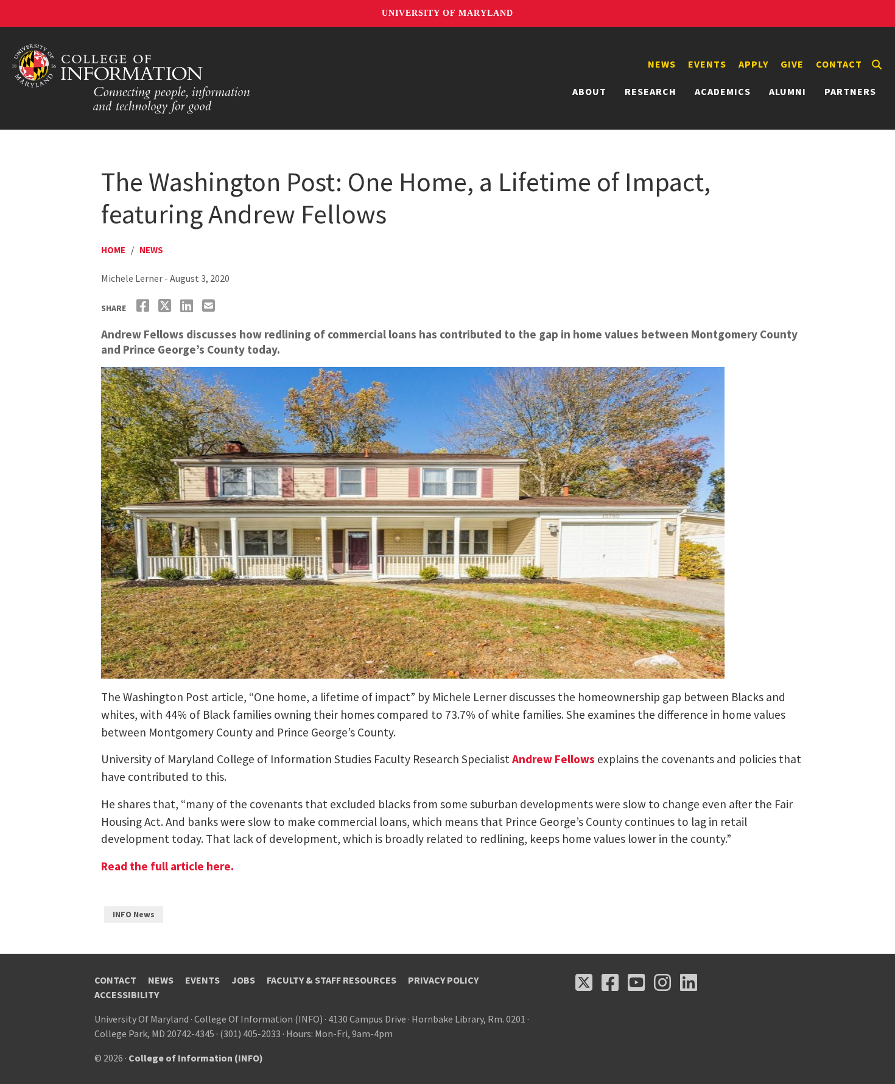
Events (707, 64)
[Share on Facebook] (144, 305)
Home (113, 250)
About (589, 91)
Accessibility (126, 994)
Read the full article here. (167, 866)
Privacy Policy (443, 980)
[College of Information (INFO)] (131, 78)
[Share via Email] (210, 305)
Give (792, 64)
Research (650, 91)
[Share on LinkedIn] (188, 305)
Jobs (243, 980)
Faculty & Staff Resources (331, 980)
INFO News (134, 914)
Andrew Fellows (553, 759)
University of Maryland (447, 13)
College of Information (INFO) (195, 1058)
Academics (723, 91)
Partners (850, 91)
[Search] (876, 64)
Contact (839, 64)
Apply (753, 64)
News (662, 64)
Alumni (787, 91)
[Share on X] (166, 305)
